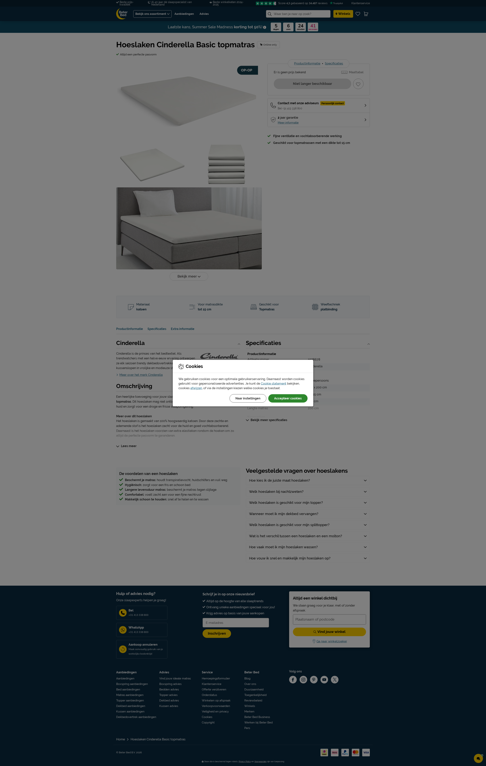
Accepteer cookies (288, 398)
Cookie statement (273, 383)
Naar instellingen (247, 398)
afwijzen (196, 388)
